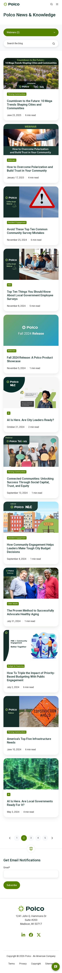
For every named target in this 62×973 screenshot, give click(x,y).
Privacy (23, 963)
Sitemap (49, 963)
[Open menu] (57, 4)
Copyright (36, 963)
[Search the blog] (53, 43)
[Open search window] (51, 4)
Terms (11, 963)
